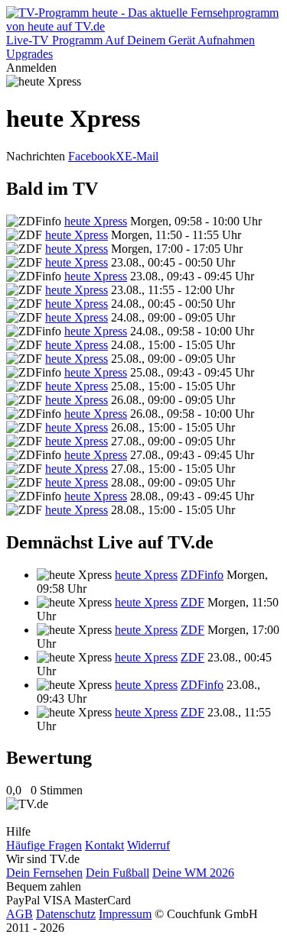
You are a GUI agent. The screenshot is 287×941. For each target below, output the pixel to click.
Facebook (92, 156)
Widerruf (148, 845)
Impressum (125, 913)
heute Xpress (95, 221)
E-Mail (141, 156)
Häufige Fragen (44, 845)
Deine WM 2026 (193, 872)
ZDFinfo (202, 574)
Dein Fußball (117, 872)
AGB (19, 913)
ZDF (192, 602)
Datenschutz (66, 913)
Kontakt (104, 845)
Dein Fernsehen (44, 872)
